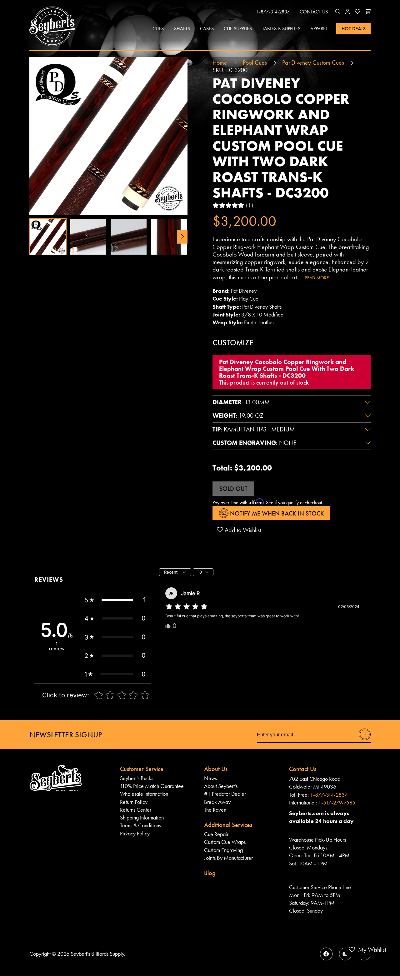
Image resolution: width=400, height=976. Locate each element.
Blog (210, 873)
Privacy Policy (135, 833)
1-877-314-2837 (273, 11)
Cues (158, 28)
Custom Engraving (223, 850)
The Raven (215, 809)
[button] (338, 11)
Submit (364, 739)
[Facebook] (326, 954)
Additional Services (228, 825)
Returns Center (135, 809)
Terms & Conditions (140, 825)
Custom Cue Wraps (225, 842)
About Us (216, 769)
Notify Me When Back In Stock (276, 513)
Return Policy (134, 802)
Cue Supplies (238, 28)
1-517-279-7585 (336, 802)
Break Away (217, 802)
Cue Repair (216, 834)
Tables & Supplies (281, 28)
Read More (317, 278)
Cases (207, 28)
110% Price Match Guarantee (152, 786)
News (210, 778)
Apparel (319, 28)
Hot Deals (354, 28)
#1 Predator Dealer (225, 793)
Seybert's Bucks (136, 778)
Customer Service (141, 769)
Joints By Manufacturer (228, 857)
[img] (186, 606)
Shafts (182, 28)
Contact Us (314, 11)
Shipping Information (142, 817)
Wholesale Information (144, 793)
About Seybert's (221, 786)
